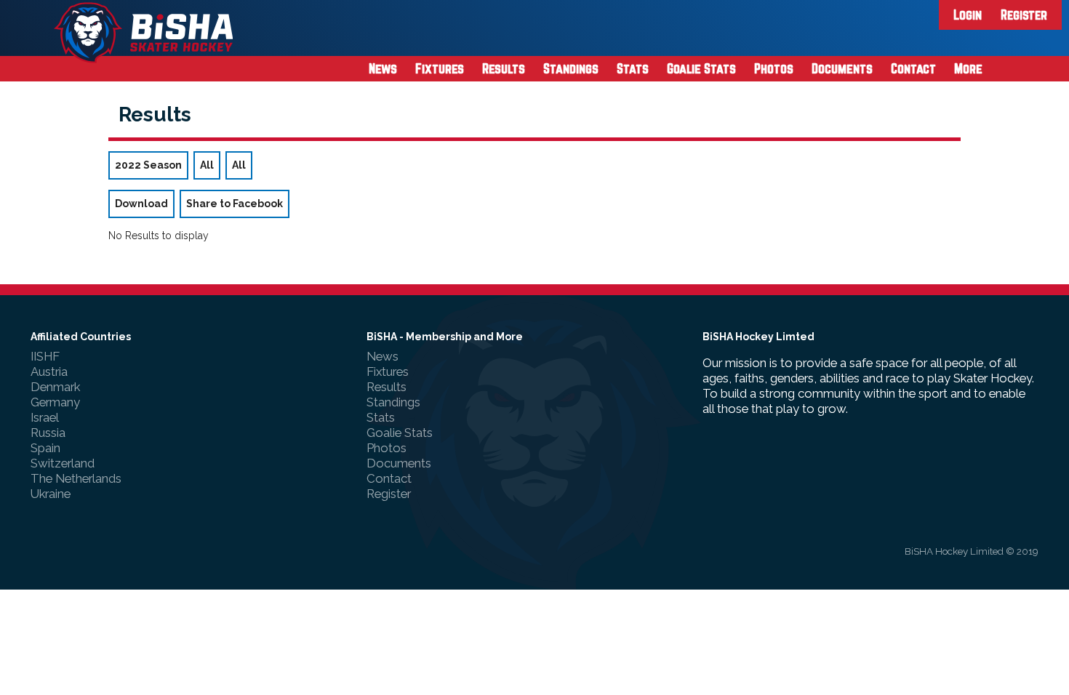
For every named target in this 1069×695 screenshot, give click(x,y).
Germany (55, 402)
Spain (45, 448)
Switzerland (63, 463)
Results (503, 68)
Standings (570, 68)
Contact (913, 68)
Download (141, 203)
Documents (842, 68)
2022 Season (148, 165)
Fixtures (439, 68)
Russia (48, 432)
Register (1024, 14)
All (207, 165)
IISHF (45, 356)
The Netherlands (76, 478)
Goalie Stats (701, 68)
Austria (49, 371)
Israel (45, 417)
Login (967, 14)
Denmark (55, 386)
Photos (773, 68)
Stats (633, 68)
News (383, 68)
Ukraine (51, 493)
